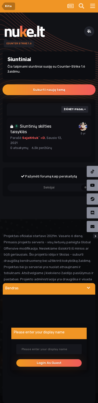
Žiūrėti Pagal (74, 109)
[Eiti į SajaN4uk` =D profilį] (83, 126)
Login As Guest (49, 363)
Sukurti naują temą (49, 90)
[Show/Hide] (88, 288)
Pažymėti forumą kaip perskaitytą (50, 176)
